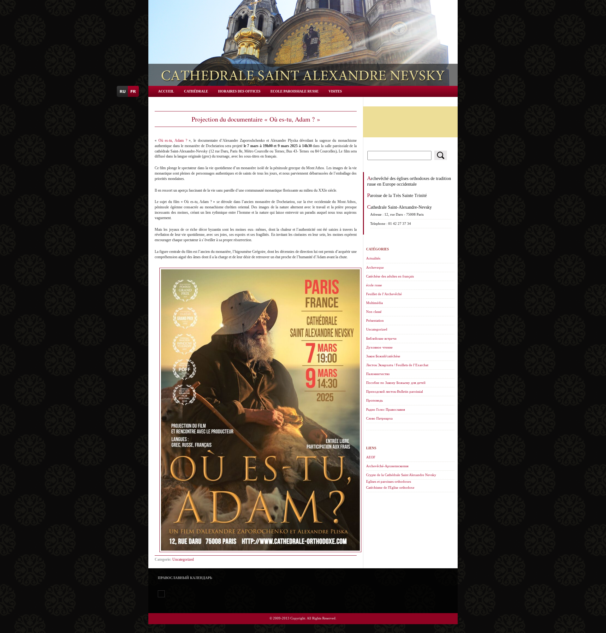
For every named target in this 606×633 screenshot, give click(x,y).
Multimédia (374, 303)
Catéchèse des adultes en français (390, 276)
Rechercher (440, 155)
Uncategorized (183, 559)
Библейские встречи (381, 338)
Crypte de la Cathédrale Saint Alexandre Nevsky (401, 475)
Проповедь (374, 400)
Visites (335, 91)
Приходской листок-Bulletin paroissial (394, 391)
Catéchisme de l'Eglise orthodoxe (390, 487)
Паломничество (378, 374)
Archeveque (375, 267)
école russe (374, 285)
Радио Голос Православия (385, 409)
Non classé (374, 312)
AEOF (370, 457)
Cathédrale (196, 91)
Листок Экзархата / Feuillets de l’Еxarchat (397, 365)
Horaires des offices (239, 91)
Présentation (375, 320)
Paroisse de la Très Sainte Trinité (397, 195)
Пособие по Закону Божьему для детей (395, 383)
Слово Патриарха (379, 418)
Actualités (373, 258)
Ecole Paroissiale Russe (294, 91)
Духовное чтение (379, 347)
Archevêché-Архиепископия (387, 466)
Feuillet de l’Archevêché (384, 294)
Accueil (166, 91)
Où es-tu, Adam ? (172, 140)
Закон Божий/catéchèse (383, 356)
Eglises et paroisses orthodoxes (388, 481)
